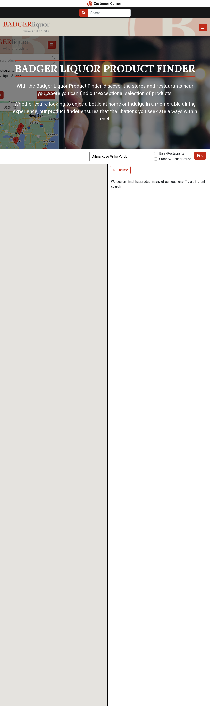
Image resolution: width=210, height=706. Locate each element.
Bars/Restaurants (171, 153)
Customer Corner (107, 4)
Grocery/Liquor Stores (175, 159)
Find (200, 156)
